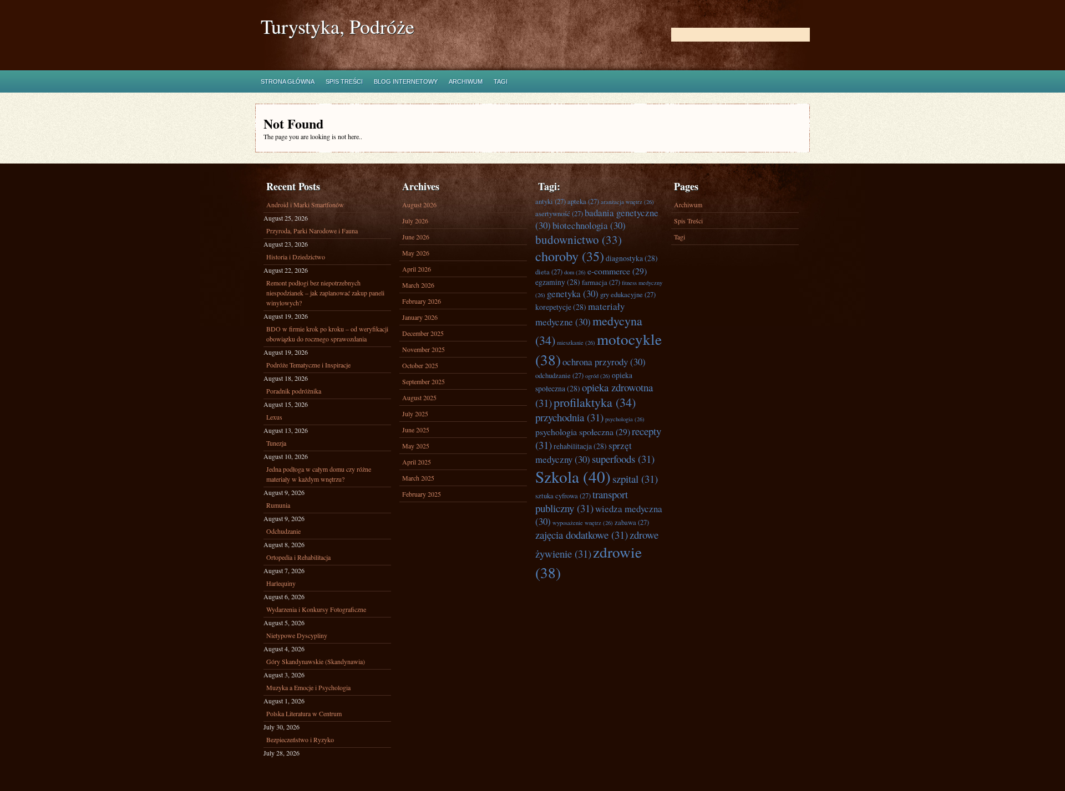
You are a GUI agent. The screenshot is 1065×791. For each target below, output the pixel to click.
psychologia (625, 419)
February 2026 (421, 301)
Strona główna (288, 81)
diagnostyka (632, 258)
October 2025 (420, 365)
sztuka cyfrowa (563, 496)
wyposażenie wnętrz (582, 523)
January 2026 (420, 317)
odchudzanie (559, 375)
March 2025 (418, 477)
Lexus (274, 416)
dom (575, 272)
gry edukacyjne (628, 294)
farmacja (601, 282)
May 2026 (415, 252)
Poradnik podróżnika (293, 390)
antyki (550, 201)
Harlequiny (281, 583)
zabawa (632, 522)
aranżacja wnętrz (627, 202)
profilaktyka (595, 402)
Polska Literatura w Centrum (304, 713)
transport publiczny (581, 501)
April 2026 (416, 268)
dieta (548, 272)
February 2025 (421, 493)
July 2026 (415, 220)
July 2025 (415, 413)
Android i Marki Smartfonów (305, 204)
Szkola (573, 476)
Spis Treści (344, 81)
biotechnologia (589, 225)
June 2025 (415, 429)
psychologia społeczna (582, 431)
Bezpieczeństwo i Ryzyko (300, 739)
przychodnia (569, 417)
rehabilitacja (580, 446)
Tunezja (276, 442)
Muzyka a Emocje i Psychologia (308, 687)
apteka (583, 201)
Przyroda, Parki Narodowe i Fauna (312, 230)
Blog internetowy (406, 81)
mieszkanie (576, 342)
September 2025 (423, 381)
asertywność (559, 213)
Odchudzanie (283, 531)
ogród (597, 376)
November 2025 (423, 349)
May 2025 (415, 445)
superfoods (623, 459)
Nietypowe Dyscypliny (296, 635)
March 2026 (418, 284)
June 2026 (415, 236)
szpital (635, 479)
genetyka (573, 293)
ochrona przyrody (604, 361)
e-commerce (617, 271)
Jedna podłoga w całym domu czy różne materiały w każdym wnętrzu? (318, 474)
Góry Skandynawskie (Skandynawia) (315, 661)
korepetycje (560, 307)
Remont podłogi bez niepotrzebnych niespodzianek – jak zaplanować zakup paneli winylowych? (325, 292)
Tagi (501, 81)
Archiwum (466, 81)
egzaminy (557, 282)
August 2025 (419, 397)
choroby (569, 256)
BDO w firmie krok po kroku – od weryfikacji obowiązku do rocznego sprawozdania (327, 333)
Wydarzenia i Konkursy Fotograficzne (316, 609)
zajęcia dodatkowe (581, 535)
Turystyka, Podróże (337, 26)
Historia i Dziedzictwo (295, 256)
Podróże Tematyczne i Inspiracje (308, 364)
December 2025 (423, 333)
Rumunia (278, 505)
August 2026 (419, 204)
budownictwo (578, 239)
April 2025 (416, 461)
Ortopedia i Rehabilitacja (298, 557)
